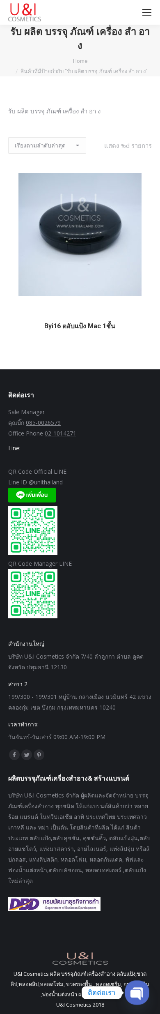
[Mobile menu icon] (147, 12)
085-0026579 (43, 422)
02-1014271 (60, 433)
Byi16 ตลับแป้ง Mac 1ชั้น (79, 326)
